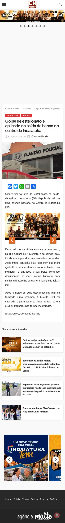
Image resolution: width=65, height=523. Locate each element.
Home (8, 499)
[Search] (60, 4)
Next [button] (60, 15)
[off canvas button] (4, 4)
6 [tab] (40, 26)
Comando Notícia (40, 137)
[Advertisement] (32, 62)
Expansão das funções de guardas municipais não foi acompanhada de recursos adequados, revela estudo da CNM (42, 389)
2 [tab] (24, 26)
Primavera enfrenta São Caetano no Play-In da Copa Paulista (41, 410)
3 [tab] (28, 26)
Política (53, 499)
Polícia (26, 115)
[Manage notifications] (57, 515)
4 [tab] (32, 26)
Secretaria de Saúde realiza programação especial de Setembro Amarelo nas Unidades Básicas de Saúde (41, 365)
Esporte (44, 499)
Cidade (25, 499)
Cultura (34, 499)
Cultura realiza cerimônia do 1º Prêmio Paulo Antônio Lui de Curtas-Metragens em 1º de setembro (42, 343)
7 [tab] (44, 26)
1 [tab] (20, 26)
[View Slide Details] (32, 16)
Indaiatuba (13, 115)
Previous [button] (4, 15)
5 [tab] (36, 26)
